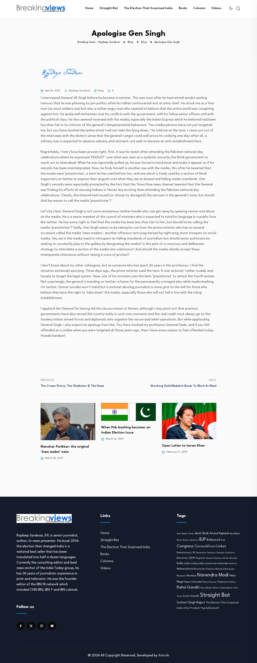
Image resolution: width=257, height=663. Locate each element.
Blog (101, 90)
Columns (199, 8)
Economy (220, 553)
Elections (230, 553)
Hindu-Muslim (229, 558)
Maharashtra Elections (204, 569)
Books (183, 8)
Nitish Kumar (210, 582)
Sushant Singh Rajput (191, 602)
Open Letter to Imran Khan (122, 445)
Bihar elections (191, 540)
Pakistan (222, 582)
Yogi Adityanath (210, 608)
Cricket (220, 546)
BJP (202, 539)
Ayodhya (235, 533)
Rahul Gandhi (188, 587)
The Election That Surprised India (148, 8)
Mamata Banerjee (225, 569)
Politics (232, 582)
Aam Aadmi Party (185, 534)
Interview (222, 563)
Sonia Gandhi (191, 596)
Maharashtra (185, 569)
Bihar (179, 540)
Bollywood (213, 539)
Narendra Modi (213, 575)
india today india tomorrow (200, 563)
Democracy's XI (186, 552)
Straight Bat (108, 8)
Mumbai (191, 575)
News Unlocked (193, 582)
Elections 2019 (186, 558)
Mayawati (181, 576)
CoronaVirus (205, 546)
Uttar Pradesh (191, 608)
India (180, 563)
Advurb (163, 655)
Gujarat (200, 558)
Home (89, 8)
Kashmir (233, 564)
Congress (185, 546)
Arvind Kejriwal (219, 533)
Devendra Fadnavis (206, 553)
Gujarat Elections (214, 558)
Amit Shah (202, 533)
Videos (216, 8)
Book (223, 540)
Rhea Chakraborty (223, 588)
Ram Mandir (206, 588)
